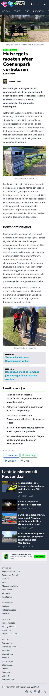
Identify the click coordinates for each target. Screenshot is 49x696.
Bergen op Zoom (9, 647)
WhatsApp (30, 455)
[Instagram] (35, 691)
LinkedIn (12, 460)
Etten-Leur (6, 650)
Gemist (17, 11)
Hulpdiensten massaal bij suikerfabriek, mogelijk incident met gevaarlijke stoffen (24, 398)
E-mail (27, 460)
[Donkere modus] (45, 691)
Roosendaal (10, 50)
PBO (4, 582)
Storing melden (8, 626)
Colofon (5, 579)
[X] (31, 691)
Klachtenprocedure (10, 634)
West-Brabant (8, 679)
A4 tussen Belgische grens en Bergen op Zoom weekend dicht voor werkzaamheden (25, 440)
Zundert (5, 676)
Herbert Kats (15, 81)
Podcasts (38, 11)
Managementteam (10, 586)
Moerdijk (5, 658)
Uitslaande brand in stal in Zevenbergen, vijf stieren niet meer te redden (25, 419)
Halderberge (7, 661)
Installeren (40, 556)
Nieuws (6, 11)
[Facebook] (26, 691)
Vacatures (6, 630)
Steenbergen (7, 665)
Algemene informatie (11, 571)
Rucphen (6, 672)
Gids (27, 11)
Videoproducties (9, 610)
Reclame (5, 606)
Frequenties (7, 589)
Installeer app (8, 597)
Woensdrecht (7, 654)
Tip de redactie (8, 623)
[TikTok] (39, 691)
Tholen (5, 668)
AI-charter (6, 593)
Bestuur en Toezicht (10, 575)
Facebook (13, 455)
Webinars (6, 613)
